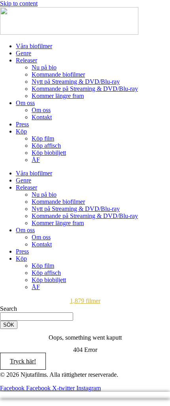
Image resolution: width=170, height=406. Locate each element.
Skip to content (19, 3)
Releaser (26, 60)
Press (22, 124)
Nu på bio (44, 67)
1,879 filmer (85, 300)
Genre (23, 53)
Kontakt (42, 117)
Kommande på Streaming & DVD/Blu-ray (85, 88)
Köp (21, 131)
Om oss (25, 103)
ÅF (36, 159)
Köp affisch (46, 145)
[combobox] (36, 316)
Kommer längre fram (58, 95)
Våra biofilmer (34, 46)
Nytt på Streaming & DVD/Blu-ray (76, 81)
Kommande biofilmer (58, 74)
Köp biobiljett (49, 152)
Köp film (43, 138)
